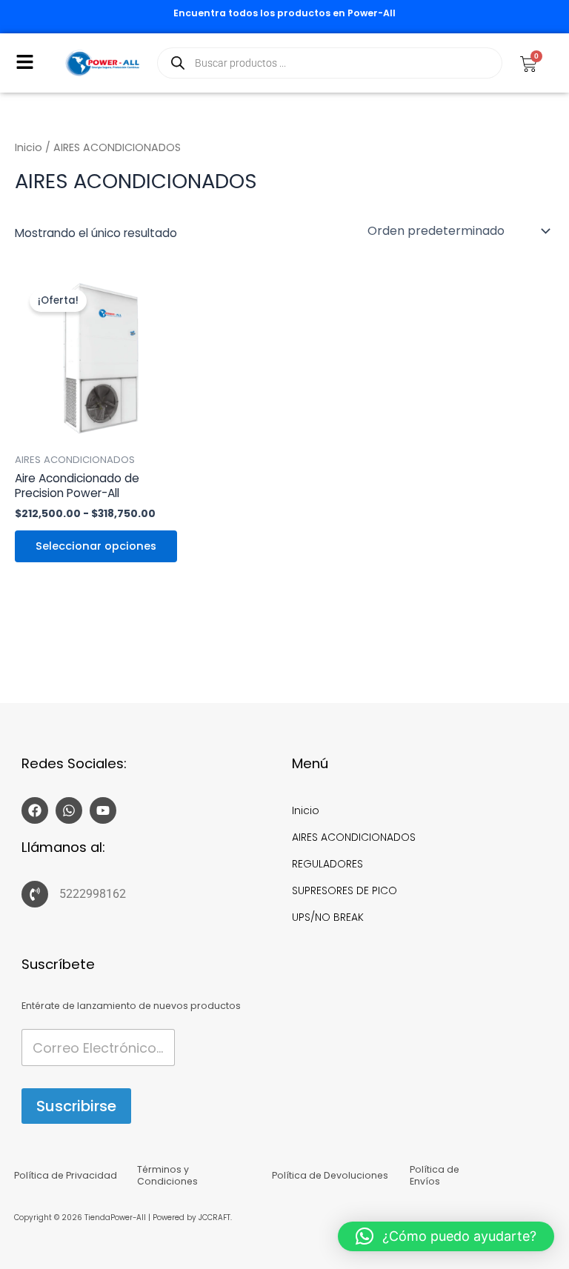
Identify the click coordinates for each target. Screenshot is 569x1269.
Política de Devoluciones (330, 1175)
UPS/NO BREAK (328, 917)
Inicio (28, 147)
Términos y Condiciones (167, 1175)
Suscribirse (76, 1106)
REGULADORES (327, 863)
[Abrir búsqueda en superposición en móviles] (330, 63)
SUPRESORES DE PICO (344, 890)
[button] (25, 63)
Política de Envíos (434, 1175)
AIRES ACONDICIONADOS (354, 837)
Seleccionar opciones (96, 546)
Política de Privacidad (65, 1175)
